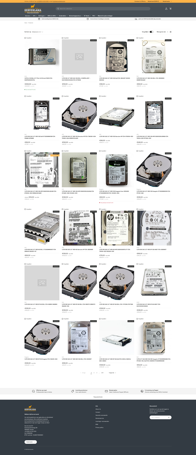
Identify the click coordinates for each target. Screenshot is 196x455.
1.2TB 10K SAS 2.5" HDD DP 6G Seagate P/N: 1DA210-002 (40, 359)
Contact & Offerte (140, 1)
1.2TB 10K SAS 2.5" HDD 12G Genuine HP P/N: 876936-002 (116, 136)
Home (25, 22)
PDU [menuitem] (93, 16)
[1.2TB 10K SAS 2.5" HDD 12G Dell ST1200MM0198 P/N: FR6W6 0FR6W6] (41, 115)
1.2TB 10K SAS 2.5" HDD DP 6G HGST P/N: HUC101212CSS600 (148, 305)
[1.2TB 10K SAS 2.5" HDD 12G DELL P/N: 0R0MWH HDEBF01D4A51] (154, 56)
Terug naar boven (98, 397)
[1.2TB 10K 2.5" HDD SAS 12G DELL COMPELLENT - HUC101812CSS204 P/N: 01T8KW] (79, 56)
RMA (97, 424)
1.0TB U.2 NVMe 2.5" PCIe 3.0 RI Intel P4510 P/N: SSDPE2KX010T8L (38, 79)
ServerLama (30, 449)
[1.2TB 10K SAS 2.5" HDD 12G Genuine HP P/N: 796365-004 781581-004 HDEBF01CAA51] (79, 115)
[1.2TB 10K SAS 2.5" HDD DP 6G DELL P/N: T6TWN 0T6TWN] (116, 282)
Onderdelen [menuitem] (62, 16)
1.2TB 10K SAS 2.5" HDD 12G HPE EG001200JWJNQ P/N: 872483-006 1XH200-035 (78, 192)
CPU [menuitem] (34, 16)
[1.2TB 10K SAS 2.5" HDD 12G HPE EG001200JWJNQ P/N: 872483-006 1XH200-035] (79, 169)
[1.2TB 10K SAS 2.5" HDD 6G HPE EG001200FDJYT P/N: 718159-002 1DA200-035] (116, 228)
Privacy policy (99, 427)
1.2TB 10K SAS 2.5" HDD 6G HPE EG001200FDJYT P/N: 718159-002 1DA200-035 (114, 250)
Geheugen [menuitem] (41, 16)
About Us (98, 409)
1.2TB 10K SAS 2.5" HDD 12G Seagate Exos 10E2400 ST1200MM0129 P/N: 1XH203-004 (114, 192)
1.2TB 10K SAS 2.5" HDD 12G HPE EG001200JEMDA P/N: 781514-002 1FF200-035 (152, 137)
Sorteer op (27, 32)
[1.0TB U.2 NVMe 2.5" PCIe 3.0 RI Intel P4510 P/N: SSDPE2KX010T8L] (41, 56)
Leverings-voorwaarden (102, 421)
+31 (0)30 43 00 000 (43, 1)
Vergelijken (145, 32)
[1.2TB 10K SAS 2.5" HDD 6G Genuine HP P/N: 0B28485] (79, 228)
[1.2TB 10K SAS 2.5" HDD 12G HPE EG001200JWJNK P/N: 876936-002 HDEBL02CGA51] (41, 169)
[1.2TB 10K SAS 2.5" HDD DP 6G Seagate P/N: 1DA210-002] (41, 337)
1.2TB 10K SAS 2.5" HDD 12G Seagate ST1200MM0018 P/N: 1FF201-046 (153, 192)
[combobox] (103, 8)
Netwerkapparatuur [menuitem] (75, 16)
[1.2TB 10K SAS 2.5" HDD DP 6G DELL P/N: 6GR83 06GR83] (41, 282)
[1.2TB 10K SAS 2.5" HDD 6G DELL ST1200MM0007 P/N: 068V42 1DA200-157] (41, 228)
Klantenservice (100, 418)
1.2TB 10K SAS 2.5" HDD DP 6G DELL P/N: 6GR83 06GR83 (40, 304)
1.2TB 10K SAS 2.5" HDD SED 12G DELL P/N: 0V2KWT (77, 359)
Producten (30, 22)
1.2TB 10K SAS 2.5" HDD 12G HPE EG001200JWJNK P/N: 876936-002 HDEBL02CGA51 (40, 192)
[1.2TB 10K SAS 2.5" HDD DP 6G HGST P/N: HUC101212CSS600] (154, 282)
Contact (98, 412)
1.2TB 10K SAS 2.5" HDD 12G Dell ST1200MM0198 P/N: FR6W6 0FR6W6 (39, 137)
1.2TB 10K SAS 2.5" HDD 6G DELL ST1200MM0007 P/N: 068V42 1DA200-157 (40, 250)
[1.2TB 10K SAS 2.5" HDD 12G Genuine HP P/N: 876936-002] (116, 115)
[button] (170, 8)
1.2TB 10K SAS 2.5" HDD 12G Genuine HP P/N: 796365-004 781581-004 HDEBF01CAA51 (79, 137)
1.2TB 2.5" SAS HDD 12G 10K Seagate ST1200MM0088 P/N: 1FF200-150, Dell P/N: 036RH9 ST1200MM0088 (154, 360)
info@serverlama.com (59, 1)
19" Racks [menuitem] (86, 16)
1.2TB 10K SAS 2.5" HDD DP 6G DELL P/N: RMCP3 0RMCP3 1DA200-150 (78, 305)
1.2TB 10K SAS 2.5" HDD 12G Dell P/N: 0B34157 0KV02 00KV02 (114, 79)
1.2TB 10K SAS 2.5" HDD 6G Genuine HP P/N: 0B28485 (77, 249)
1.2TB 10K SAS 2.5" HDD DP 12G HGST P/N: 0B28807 (151, 249)
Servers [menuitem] (27, 16)
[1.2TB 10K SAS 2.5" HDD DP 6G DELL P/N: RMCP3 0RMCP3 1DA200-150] (79, 282)
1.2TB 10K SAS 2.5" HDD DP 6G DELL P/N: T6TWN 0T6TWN (116, 304)
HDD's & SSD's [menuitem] (52, 16)
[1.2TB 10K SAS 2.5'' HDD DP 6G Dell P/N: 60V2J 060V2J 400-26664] (116, 337)
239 (102, 373)
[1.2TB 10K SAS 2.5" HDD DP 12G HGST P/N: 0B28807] (154, 228)
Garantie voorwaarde (101, 415)
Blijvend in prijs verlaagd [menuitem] (105, 16)
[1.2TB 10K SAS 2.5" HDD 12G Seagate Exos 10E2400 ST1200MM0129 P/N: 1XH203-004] (116, 169)
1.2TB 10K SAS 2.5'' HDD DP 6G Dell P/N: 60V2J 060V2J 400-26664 (115, 360)
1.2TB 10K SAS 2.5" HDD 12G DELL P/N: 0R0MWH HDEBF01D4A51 (150, 79)
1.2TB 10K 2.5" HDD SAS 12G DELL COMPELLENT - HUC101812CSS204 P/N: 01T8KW (76, 79)
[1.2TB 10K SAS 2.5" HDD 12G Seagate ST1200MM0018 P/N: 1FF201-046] (154, 169)
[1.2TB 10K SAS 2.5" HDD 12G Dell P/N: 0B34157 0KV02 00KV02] (116, 56)
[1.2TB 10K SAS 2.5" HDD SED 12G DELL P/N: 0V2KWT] (79, 337)
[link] (83, 373)
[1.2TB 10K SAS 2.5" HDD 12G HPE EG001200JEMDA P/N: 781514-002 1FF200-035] (154, 115)
